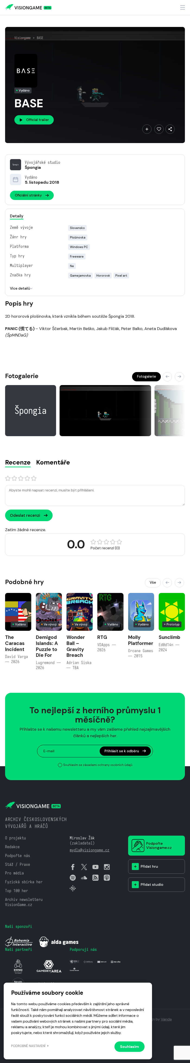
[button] (167, 376)
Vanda (166, 1019)
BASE (40, 38)
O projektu (15, 838)
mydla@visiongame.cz (89, 850)
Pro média (14, 873)
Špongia (33, 167)
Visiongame (22, 38)
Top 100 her (16, 890)
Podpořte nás (17, 855)
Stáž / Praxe (17, 864)
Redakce (12, 846)
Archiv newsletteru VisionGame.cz (24, 902)
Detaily (16, 216)
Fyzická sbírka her (24, 882)
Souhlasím (129, 1046)
